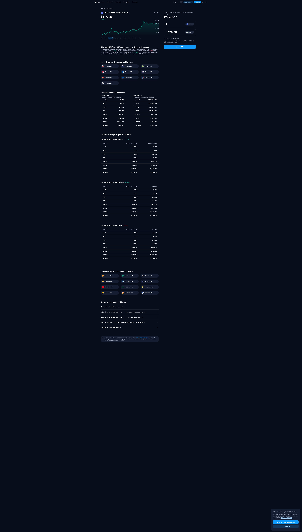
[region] (285, 520)
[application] (130, 28)
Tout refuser (285, 526)
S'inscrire (197, 2)
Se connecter (188, 2)
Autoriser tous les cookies (286, 522)
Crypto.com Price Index (142, 337)
